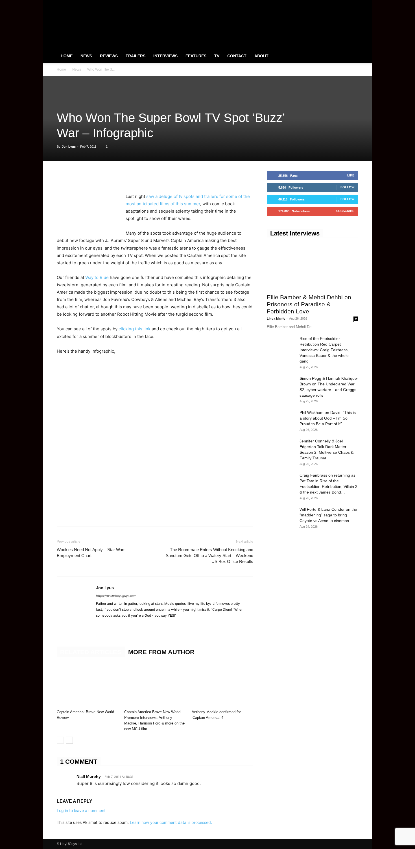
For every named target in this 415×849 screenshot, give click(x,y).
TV (216, 56)
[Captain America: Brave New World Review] (87, 686)
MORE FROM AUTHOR (161, 652)
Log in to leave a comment (81, 810)
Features (195, 56)
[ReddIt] (114, 176)
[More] (141, 176)
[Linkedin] (101, 176)
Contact (236, 56)
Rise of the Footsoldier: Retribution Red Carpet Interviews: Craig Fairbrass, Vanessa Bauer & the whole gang (324, 349)
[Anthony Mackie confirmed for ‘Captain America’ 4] (222, 686)
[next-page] (69, 740)
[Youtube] (354, 4)
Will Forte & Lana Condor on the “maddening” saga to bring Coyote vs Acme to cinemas (328, 515)
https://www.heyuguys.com (116, 596)
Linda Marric (276, 318)
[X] (344, 4)
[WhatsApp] (88, 176)
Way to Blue (97, 277)
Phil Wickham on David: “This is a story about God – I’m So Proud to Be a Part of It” (328, 418)
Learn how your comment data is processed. (171, 822)
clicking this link (133, 328)
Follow (347, 187)
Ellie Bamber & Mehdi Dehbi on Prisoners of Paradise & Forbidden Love (309, 304)
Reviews (109, 56)
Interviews (165, 56)
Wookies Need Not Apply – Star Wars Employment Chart (91, 552)
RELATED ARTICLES (90, 652)
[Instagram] (335, 4)
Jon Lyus (69, 146)
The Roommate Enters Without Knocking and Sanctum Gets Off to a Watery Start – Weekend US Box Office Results (209, 555)
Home (67, 56)
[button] (351, 56)
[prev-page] (60, 740)
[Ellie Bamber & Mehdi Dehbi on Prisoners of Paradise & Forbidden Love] (312, 267)
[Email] (127, 176)
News (86, 56)
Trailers (135, 56)
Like (350, 175)
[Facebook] (326, 4)
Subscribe (345, 211)
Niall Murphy (89, 776)
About (261, 56)
